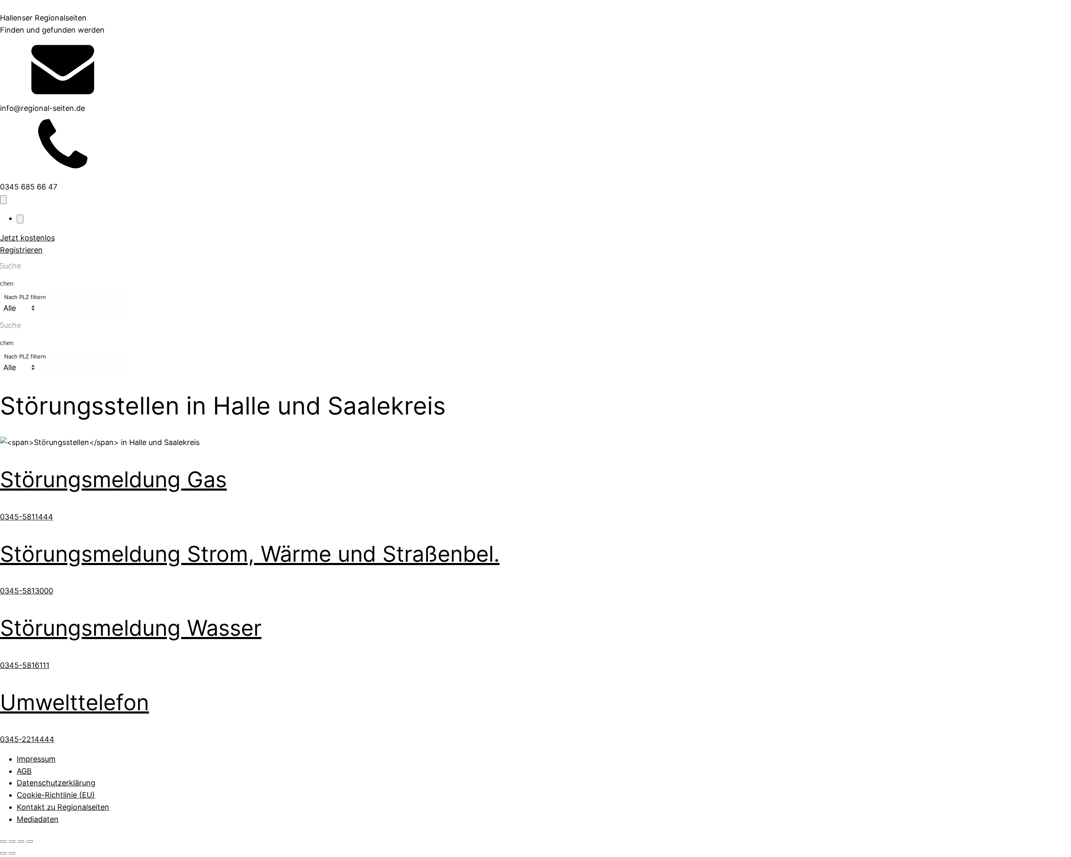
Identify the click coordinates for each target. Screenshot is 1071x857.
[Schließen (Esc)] (29, 841)
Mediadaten (38, 819)
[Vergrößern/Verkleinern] (3, 841)
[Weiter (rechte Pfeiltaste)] (12, 853)
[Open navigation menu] (3, 199)
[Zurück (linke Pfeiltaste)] (3, 853)
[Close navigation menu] (20, 219)
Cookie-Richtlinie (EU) (56, 794)
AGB (24, 771)
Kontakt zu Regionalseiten (63, 807)
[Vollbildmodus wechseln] (12, 841)
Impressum (36, 759)
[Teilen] (21, 841)
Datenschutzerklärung (56, 782)
